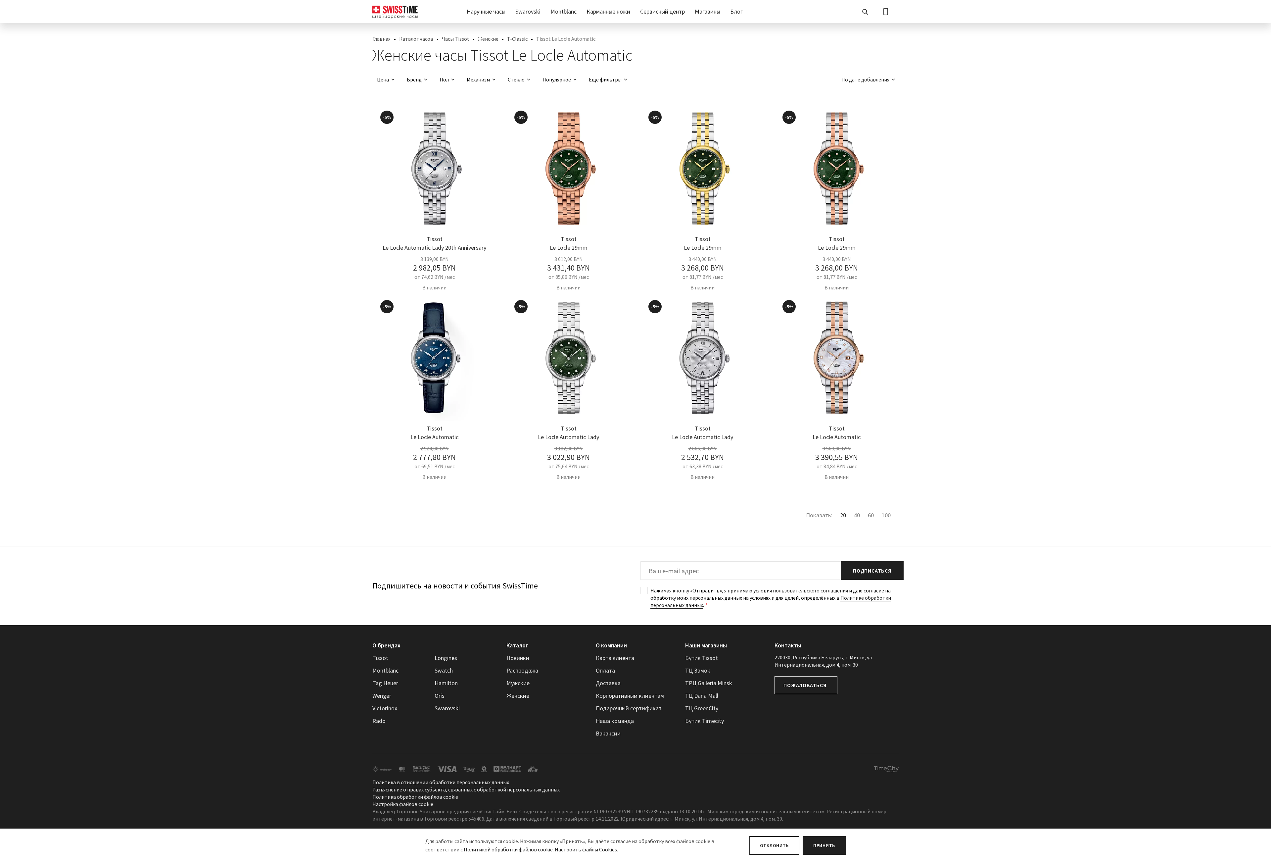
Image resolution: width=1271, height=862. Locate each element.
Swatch (444, 670)
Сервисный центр (662, 11)
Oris (440, 695)
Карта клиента (615, 658)
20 (843, 515)
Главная (381, 38)
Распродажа (522, 670)
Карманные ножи (608, 11)
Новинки (517, 658)
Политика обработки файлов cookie (415, 796)
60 (871, 515)
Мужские (518, 683)
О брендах (386, 645)
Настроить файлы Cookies (586, 849)
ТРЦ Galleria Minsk (708, 683)
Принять (824, 845)
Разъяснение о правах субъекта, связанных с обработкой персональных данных (466, 789)
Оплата (605, 670)
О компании (611, 645)
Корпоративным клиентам (630, 695)
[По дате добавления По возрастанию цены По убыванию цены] (865, 79)
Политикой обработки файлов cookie (508, 849)
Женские (488, 38)
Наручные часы (486, 11)
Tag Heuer (385, 683)
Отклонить (774, 845)
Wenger (381, 695)
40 (857, 515)
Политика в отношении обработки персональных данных (440, 782)
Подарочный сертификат (629, 708)
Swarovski (528, 11)
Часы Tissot (455, 38)
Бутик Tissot (701, 658)
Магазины (707, 11)
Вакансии (608, 733)
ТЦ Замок (697, 670)
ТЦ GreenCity (701, 708)
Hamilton (446, 683)
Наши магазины (706, 645)
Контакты (788, 645)
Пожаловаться (804, 685)
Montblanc (563, 11)
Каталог (517, 645)
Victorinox (384, 708)
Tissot (380, 658)
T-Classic (517, 38)
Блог (736, 11)
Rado (379, 721)
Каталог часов (416, 38)
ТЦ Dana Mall (701, 695)
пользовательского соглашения (810, 590)
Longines (446, 658)
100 (886, 515)
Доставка (608, 683)
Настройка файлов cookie (402, 804)
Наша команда (615, 721)
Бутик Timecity (704, 721)
